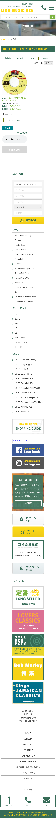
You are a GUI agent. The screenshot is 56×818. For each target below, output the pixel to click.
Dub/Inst (18, 264)
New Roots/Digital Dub (24, 268)
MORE (28, 503)
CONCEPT (28, 739)
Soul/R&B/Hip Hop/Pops (25, 297)
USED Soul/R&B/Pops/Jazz (27, 397)
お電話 (28, 805)
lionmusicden (20, 440)
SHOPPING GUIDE (28, 761)
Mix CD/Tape (20, 338)
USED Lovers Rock (23, 374)
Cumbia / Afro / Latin (24, 287)
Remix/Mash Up (22, 278)
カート (28, 784)
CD (16, 333)
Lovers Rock (20, 250)
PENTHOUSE (14, 106)
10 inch (18, 319)
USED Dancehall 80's (24, 379)
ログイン (28, 778)
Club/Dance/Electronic (24, 301)
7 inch (17, 314)
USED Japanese (22, 411)
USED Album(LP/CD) (24, 407)
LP (16, 328)
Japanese (19, 282)
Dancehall (19, 259)
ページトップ (9, 805)
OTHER (18, 347)
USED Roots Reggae (24, 369)
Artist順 (20, 58)
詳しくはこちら (14, 120)
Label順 (33, 58)
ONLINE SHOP (28, 756)
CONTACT (28, 750)
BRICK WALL (15, 109)
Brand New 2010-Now (24, 254)
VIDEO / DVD (21, 342)
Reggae (18, 240)
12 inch (18, 323)
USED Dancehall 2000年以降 (27, 388)
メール (46, 805)
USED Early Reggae (23, 364)
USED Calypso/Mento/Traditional (29, 402)
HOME (3, 39)
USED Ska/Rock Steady (25, 360)
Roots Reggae (21, 245)
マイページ (28, 789)
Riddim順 (46, 58)
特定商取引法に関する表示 (28, 767)
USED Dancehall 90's (24, 383)
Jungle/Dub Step (22, 273)
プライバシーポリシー (28, 773)
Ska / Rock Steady (23, 235)
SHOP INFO (28, 745)
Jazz (17, 292)
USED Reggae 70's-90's (25, 393)
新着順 (8, 58)
